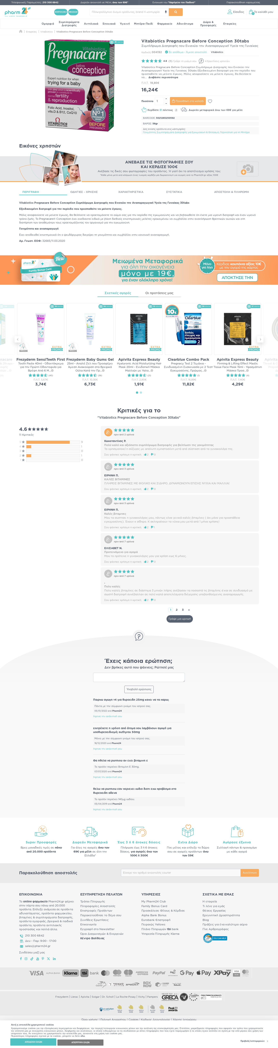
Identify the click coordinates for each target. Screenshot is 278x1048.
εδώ (83, 1036)
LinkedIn (54, 958)
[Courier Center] (162, 984)
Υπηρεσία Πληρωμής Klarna (160, 933)
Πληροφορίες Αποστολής (98, 906)
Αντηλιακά (91, 24)
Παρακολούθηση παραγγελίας (243, 2)
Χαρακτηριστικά (130, 192)
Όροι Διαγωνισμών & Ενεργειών (102, 933)
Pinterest (43, 958)
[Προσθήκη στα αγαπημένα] (210, 101)
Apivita (85, 997)
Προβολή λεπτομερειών (252, 1041)
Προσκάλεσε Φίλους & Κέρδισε (163, 910)
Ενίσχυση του (174, 2)
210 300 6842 (34, 935)
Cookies (134, 1019)
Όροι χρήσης (90, 1019)
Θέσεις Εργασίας (214, 910)
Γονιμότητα (149, 132)
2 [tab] (140, 392)
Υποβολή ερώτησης (139, 689)
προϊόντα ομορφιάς (32, 921)
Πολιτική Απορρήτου (113, 1019)
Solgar (96, 997)
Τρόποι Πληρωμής (92, 901)
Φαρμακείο (164, 24)
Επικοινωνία (88, 924)
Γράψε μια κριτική (180, 619)
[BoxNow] (147, 984)
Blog (206, 920)
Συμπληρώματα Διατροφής (69, 24)
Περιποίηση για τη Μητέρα (235, 132)
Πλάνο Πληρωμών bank (160, 929)
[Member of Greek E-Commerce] (170, 997)
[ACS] (177, 984)
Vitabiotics (217, 52)
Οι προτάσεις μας (159, 293)
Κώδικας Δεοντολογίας (155, 1019)
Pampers (152, 997)
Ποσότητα (147, 101)
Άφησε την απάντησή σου (107, 716)
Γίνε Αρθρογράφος (216, 929)
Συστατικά (174, 192)
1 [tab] (137, 392)
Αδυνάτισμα (185, 24)
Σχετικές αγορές (118, 293)
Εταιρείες (229, 24)
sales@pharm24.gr (38, 946)
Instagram (26, 958)
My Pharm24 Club (153, 901)
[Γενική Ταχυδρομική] (116, 984)
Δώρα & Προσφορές (208, 24)
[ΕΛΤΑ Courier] (101, 984)
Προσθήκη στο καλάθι (190, 101)
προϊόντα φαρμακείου (57, 913)
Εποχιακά (109, 24)
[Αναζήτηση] (176, 12)
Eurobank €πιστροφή (155, 920)
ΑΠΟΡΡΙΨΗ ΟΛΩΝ (80, 1042)
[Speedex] (132, 984)
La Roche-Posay (126, 997)
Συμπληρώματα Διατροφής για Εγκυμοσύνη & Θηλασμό (188, 132)
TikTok (32, 958)
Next (260, 339)
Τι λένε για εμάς (214, 906)
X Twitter (48, 958)
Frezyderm (61, 997)
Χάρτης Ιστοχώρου (184, 1019)
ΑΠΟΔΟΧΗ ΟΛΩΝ (33, 1042)
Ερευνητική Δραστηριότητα (221, 915)
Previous (17, 339)
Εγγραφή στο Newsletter (97, 929)
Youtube (37, 958)
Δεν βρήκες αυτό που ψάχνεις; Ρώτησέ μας (139, 667)
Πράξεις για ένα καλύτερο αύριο (225, 924)
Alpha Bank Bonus (153, 915)
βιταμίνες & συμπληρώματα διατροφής (45, 917)
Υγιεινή (125, 24)
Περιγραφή (30, 192)
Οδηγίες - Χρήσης (84, 192)
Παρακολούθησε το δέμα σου (100, 915)
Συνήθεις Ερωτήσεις (94, 920)
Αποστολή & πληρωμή (231, 192)
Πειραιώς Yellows (153, 924)
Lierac (74, 997)
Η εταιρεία (210, 901)
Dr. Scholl (108, 997)
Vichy (141, 997)
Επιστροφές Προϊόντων (96, 910)
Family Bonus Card (154, 906)
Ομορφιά (48, 24)
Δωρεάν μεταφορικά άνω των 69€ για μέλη (215, 110)
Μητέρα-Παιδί (143, 24)
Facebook (21, 958)
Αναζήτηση (250, 873)
